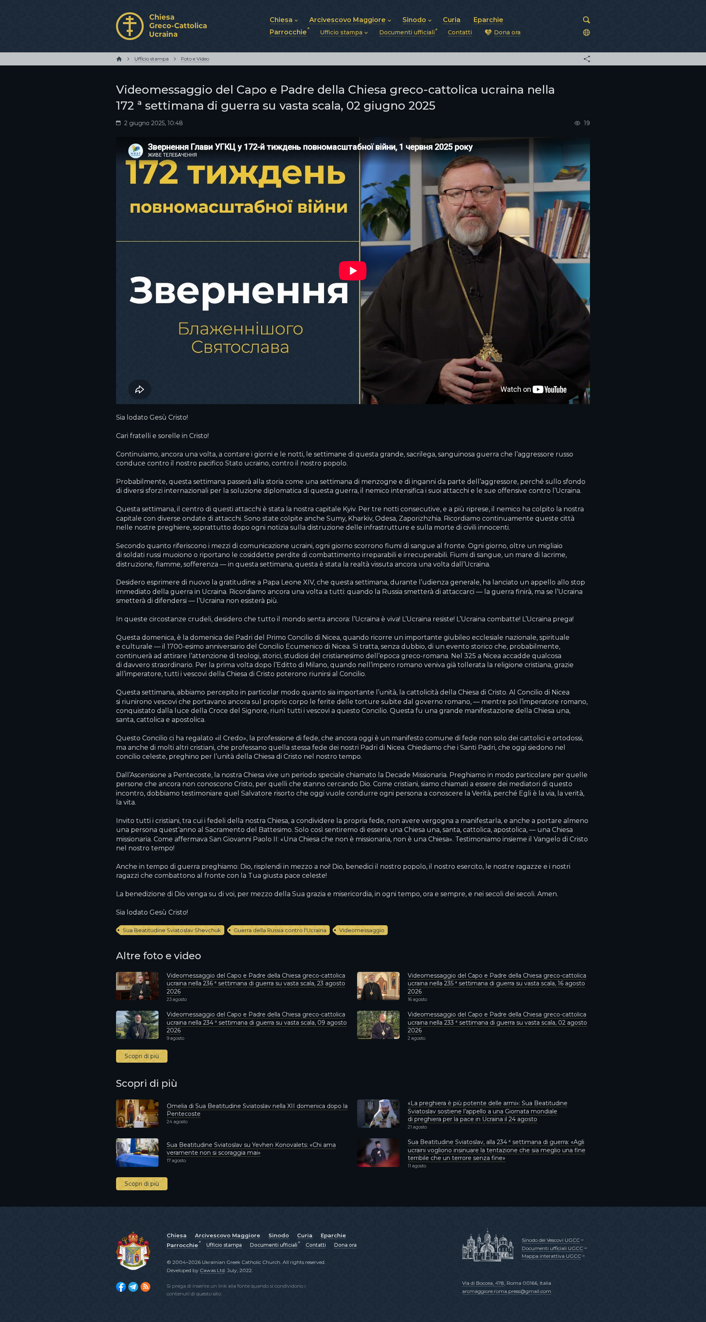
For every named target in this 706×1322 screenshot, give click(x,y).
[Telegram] (133, 1287)
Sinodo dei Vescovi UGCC (551, 1240)
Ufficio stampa (224, 1245)
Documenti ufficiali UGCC (552, 1248)
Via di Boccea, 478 (483, 1283)
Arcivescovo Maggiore (227, 1235)
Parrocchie (182, 1245)
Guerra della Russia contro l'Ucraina (280, 930)
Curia (305, 1235)
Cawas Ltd (212, 1270)
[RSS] (145, 1287)
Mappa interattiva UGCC (551, 1256)
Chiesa (177, 1235)
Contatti (316, 1245)
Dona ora (345, 1245)
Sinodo (278, 1235)
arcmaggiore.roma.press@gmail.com (506, 1291)
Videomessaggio (361, 930)
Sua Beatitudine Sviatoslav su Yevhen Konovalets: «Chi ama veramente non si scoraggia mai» (251, 1149)
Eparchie (333, 1235)
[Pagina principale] (119, 58)
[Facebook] (121, 1287)
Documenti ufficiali (273, 1245)
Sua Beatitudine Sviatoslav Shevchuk (172, 930)
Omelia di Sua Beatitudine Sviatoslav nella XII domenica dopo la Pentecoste (257, 1110)
